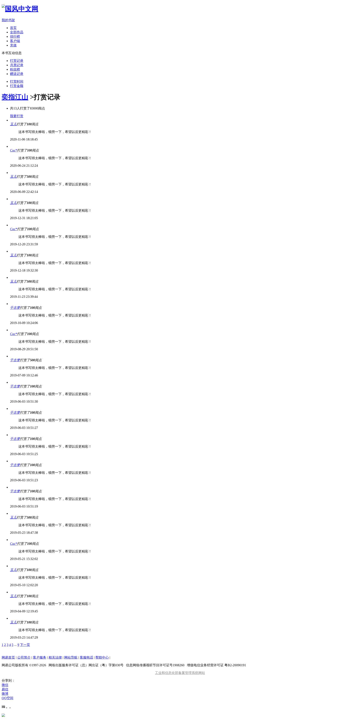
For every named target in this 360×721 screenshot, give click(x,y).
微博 (5, 693)
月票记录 (16, 65)
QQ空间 (7, 698)
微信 (5, 685)
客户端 (15, 41)
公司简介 (24, 657)
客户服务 (39, 657)
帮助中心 (102, 657)
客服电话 (86, 657)
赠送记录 (16, 74)
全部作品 (16, 32)
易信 (5, 689)
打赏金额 (16, 86)
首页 (13, 28)
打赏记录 (16, 60)
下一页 (25, 645)
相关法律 (55, 657)
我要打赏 (16, 116)
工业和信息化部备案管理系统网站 (180, 673)
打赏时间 (16, 81)
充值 (13, 45)
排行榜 (15, 36)
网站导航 (71, 657)
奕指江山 (15, 97)
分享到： (8, 680)
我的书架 (8, 20)
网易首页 (8, 657)
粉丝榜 (15, 69)
